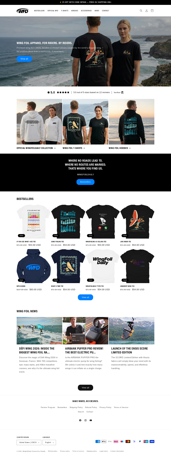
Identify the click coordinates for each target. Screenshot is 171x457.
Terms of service (78, 451)
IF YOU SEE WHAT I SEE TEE (26, 242)
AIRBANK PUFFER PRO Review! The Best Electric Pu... (84, 350)
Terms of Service (121, 407)
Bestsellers (85, 182)
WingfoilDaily (27, 451)
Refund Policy (91, 407)
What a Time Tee (57, 286)
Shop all (24, 59)
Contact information (117, 451)
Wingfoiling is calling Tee (96, 242)
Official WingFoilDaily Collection (35, 148)
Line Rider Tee (125, 242)
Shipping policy (92, 451)
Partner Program (48, 407)
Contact (90, 412)
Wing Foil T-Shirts (72, 148)
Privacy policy (65, 451)
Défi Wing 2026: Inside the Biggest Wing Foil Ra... (36, 350)
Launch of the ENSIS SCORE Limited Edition (129, 350)
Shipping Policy (76, 407)
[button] (141, 10)
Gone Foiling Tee (57, 242)
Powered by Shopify (38, 451)
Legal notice (104, 451)
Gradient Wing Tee (127, 286)
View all (85, 297)
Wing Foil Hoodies (118, 148)
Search (81, 412)
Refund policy (52, 451)
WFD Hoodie (21, 286)
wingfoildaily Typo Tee (95, 286)
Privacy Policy (105, 407)
